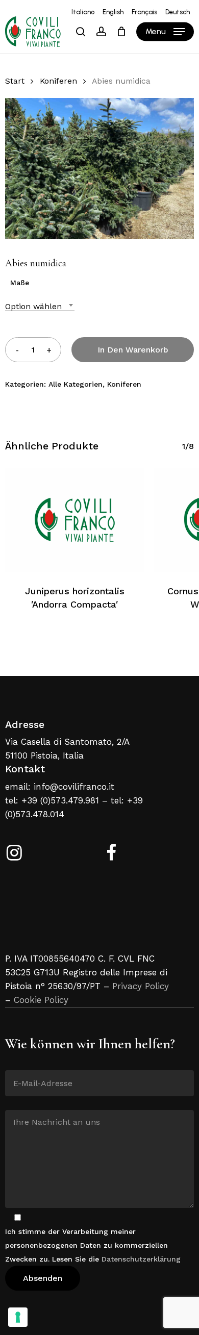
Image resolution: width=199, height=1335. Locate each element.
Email (15, 1063)
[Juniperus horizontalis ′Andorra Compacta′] (74, 520)
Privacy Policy (140, 986)
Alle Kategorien (75, 384)
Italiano (82, 12)
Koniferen (58, 81)
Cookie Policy (41, 1000)
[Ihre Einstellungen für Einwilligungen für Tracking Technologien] (18, 1317)
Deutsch (177, 12)
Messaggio (23, 1102)
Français (144, 12)
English (113, 12)
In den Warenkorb (132, 350)
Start (14, 81)
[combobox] (39, 306)
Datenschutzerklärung (141, 1259)
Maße (19, 283)
